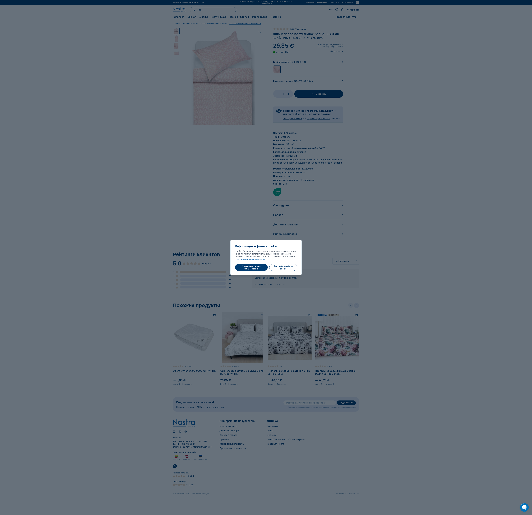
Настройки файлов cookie (283, 267)
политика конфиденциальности (250, 259)
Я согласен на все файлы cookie (251, 267)
